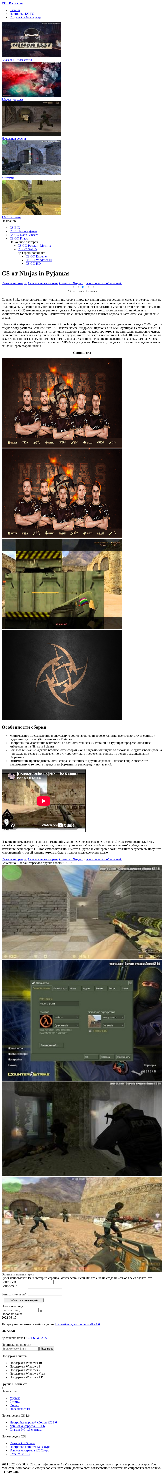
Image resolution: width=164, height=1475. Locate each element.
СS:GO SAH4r (27, 249)
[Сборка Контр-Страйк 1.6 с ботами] (82, 1079)
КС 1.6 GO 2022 (37, 1338)
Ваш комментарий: (14, 1294)
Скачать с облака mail (107, 283)
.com (12, 3)
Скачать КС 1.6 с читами (26, 1429)
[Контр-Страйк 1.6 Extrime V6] (82, 1270)
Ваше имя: (9, 1281)
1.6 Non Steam (11, 217)
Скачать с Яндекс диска (75, 283)
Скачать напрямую (14, 283)
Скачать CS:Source (22, 1443)
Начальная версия (14, 138)
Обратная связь (20, 1408)
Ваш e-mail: (9, 1286)
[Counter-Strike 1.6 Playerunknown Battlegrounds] (82, 1175)
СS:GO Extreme (36, 256)
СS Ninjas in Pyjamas (23, 231)
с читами (8, 178)
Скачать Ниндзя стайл (17, 60)
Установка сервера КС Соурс (29, 1450)
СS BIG (15, 227)
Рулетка (15, 1401)
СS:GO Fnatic (19, 238)
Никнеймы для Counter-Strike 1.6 (77, 1324)
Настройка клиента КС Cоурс (30, 1446)
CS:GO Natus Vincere (24, 235)
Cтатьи (14, 1405)
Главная (15, 10)
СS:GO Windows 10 (39, 260)
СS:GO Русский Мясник (34, 245)
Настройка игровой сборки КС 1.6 (33, 1422)
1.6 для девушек (12, 99)
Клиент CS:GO (20, 1454)
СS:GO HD (33, 263)
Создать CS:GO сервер (25, 17)
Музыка (15, 1398)
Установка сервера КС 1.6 (27, 1426)
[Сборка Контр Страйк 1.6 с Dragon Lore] (82, 958)
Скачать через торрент (43, 283)
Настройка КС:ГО (22, 13)
